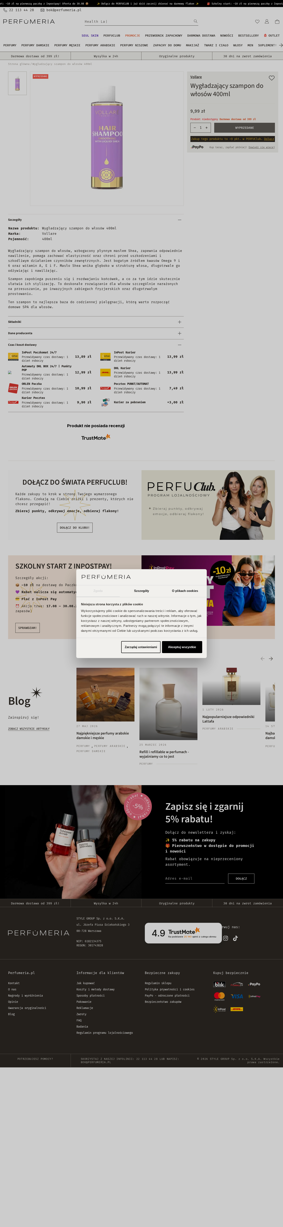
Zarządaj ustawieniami (141, 647)
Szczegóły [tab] (141, 590)
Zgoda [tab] (98, 590)
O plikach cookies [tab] (185, 590)
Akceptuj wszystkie (182, 647)
